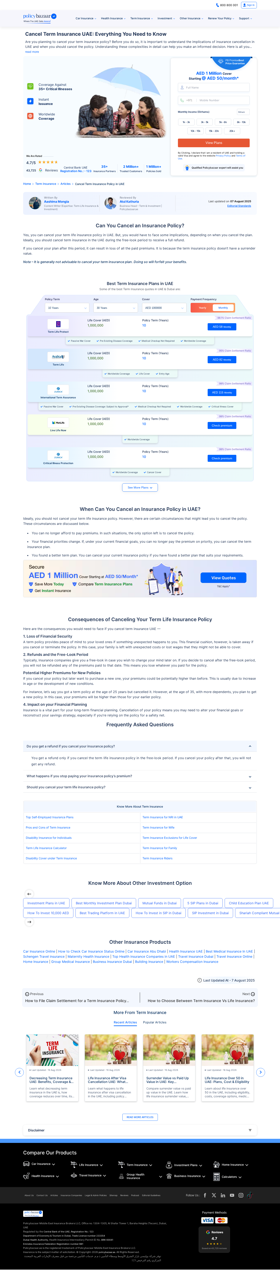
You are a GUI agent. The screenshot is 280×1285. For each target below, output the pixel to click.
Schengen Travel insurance (44, 956)
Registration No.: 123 (82, 1231)
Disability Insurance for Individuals (49, 837)
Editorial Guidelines (151, 1195)
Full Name (192, 87)
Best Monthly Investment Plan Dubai (104, 903)
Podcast (135, 1195)
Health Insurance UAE (186, 951)
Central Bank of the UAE (57, 1231)
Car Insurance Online (39, 951)
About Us (29, 1195)
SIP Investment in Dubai (210, 913)
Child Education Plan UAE (249, 903)
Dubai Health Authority (35, 1239)
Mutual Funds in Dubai (159, 903)
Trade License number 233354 (88, 1235)
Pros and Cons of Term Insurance (48, 827)
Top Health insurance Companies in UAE (143, 956)
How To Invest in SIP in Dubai (158, 913)
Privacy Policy (223, 155)
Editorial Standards (239, 205)
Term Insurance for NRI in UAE (162, 817)
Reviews (124, 1195)
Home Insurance (35, 962)
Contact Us (42, 1195)
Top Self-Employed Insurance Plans (49, 817)
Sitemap (113, 1195)
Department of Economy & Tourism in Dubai (47, 1235)
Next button (260, 1072)
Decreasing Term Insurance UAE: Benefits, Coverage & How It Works (51, 1080)
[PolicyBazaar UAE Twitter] (214, 1195)
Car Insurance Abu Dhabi (146, 951)
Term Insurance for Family (159, 848)
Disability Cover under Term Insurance (51, 858)
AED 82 (222, 359)
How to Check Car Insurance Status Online (91, 951)
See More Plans (138, 487)
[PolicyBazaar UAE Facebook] (205, 1195)
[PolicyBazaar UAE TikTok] (250, 1195)
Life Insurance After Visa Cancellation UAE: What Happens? (107, 1080)
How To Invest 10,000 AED (48, 913)
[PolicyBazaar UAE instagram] (241, 1195)
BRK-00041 (107, 1239)
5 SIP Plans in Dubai (202, 903)
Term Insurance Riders (157, 858)
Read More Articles (140, 1117)
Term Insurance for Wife (158, 827)
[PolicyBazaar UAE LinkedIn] (223, 1195)
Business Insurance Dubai (112, 962)
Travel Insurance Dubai (195, 956)
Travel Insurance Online (234, 956)
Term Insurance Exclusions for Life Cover (169, 837)
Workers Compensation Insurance (192, 962)
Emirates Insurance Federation (39, 1243)
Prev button (19, 1072)
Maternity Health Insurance (88, 956)
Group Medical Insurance (70, 962)
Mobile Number (209, 100)
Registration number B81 (70, 1243)
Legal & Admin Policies (96, 1195)
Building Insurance (149, 962)
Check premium (222, 425)
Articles (54, 1195)
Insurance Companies (71, 1195)
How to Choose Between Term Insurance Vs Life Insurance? (201, 1001)
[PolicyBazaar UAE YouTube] (232, 1195)
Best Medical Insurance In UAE (229, 951)
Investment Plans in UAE (46, 903)
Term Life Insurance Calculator (46, 848)
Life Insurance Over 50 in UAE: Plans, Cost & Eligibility (227, 1080)
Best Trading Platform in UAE (102, 913)
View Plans (214, 143)
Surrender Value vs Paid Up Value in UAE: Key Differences (167, 1080)
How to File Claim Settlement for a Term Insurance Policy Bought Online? (75, 1003)
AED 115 (222, 392)
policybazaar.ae (107, 1252)
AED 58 (222, 326)
